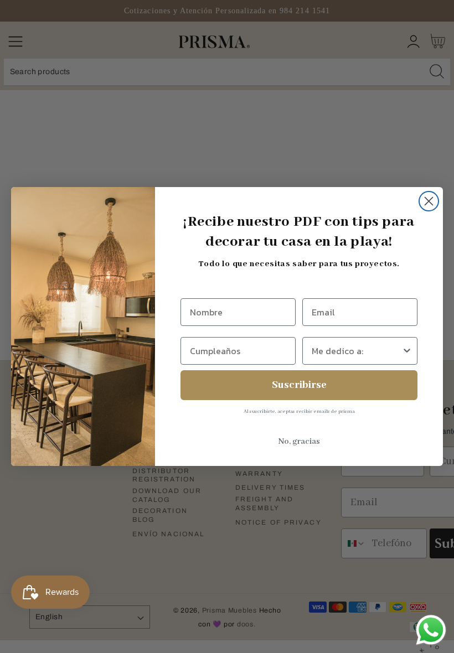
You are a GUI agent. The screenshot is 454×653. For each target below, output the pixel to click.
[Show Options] (406, 351)
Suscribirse (299, 385)
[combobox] (356, 351)
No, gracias (299, 442)
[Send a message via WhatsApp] (431, 630)
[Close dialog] (428, 201)
